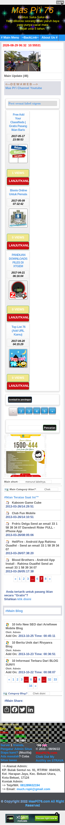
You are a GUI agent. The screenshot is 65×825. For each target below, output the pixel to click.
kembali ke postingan (20, 399)
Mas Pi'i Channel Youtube (23, 88)
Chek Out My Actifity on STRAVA (50, 758)
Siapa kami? (9, 752)
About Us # (49, 37)
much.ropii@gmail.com (33, 789)
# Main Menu (10, 37)
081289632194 (30, 785)
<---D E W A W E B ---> (21, 84)
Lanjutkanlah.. (19, 181)
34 (30, 686)
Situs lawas (9, 760)
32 (49, 679)
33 (55, 679)
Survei (6, 745)
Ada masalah (10, 756)
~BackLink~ (30, 37)
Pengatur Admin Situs (16, 749)
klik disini (24, 599)
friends (18, 745)
